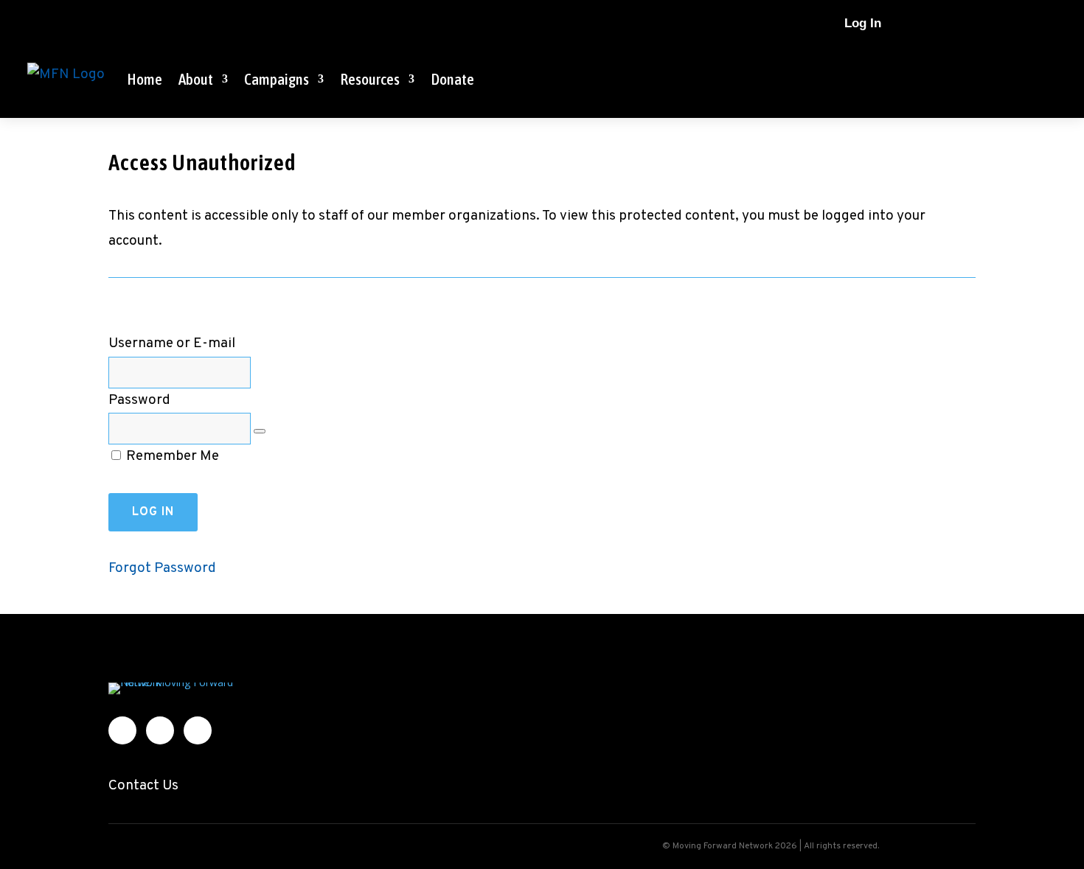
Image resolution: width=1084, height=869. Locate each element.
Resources (370, 79)
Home (144, 79)
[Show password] (259, 431)
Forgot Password (162, 568)
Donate (452, 79)
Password (139, 400)
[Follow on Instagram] (993, 23)
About (195, 79)
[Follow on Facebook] (964, 23)
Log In (862, 23)
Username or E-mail (171, 343)
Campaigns (276, 79)
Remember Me (171, 456)
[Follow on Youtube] (1023, 23)
